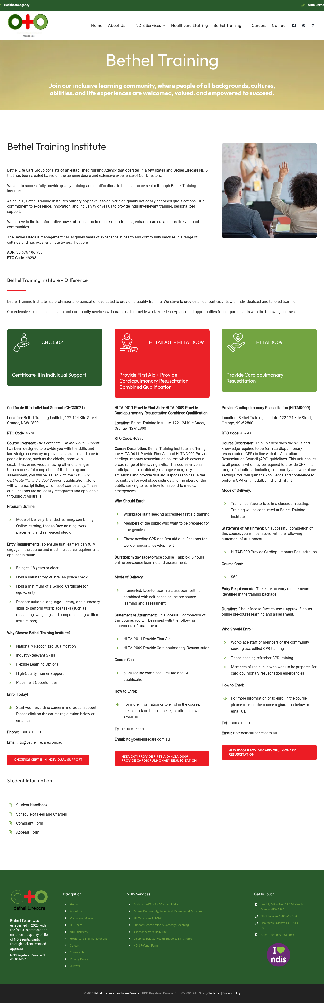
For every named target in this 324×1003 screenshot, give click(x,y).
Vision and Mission (82, 918)
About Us (76, 911)
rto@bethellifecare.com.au (40, 742)
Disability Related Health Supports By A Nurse (163, 938)
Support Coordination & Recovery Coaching (161, 925)
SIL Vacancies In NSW (148, 918)
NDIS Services (79, 932)
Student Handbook (31, 805)
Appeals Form (27, 832)
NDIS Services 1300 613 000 (279, 916)
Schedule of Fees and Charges (41, 814)
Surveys (75, 966)
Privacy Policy (79, 959)
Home (74, 904)
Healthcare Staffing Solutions (88, 938)
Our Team (76, 925)
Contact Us (77, 952)
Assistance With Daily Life (150, 932)
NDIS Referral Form (146, 945)
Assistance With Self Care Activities (156, 904)
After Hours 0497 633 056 (277, 935)
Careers (75, 945)
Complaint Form (29, 823)
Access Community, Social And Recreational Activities (168, 911)
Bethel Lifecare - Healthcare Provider (117, 993)
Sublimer (214, 993)
